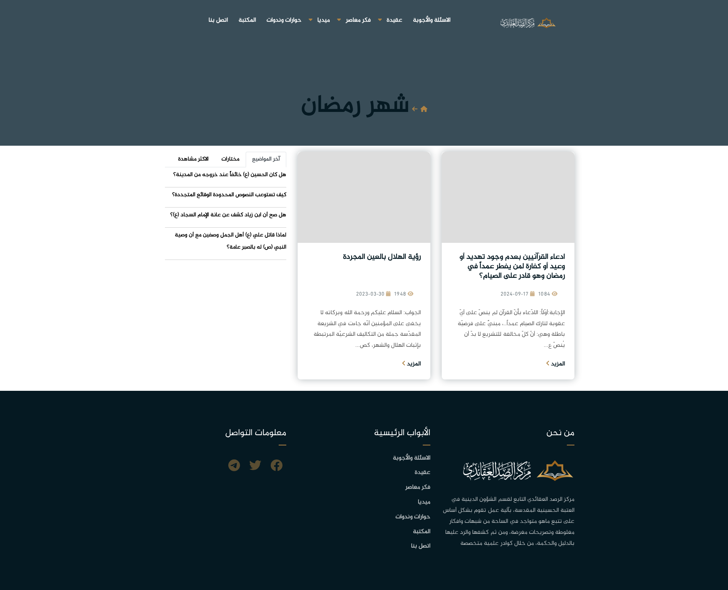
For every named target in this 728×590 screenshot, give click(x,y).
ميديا (323, 20)
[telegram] (234, 466)
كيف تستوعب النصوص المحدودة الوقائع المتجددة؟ (229, 195)
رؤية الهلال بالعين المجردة (382, 257)
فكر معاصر (358, 20)
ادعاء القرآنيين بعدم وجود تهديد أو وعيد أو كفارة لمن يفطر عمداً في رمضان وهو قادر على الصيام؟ (512, 266)
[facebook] (276, 466)
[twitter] (255, 466)
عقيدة (394, 20)
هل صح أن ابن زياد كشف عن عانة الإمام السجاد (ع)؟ (228, 215)
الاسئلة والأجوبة (431, 20)
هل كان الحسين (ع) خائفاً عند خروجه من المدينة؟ (229, 174)
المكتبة (247, 20)
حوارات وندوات (284, 20)
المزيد (557, 364)
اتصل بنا (218, 20)
